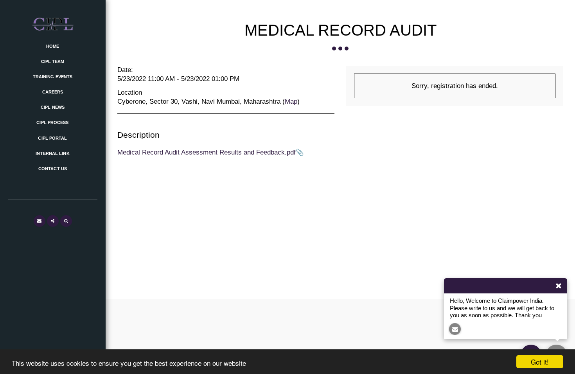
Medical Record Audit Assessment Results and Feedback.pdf (206, 152)
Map (291, 101)
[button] (39, 221)
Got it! (540, 362)
